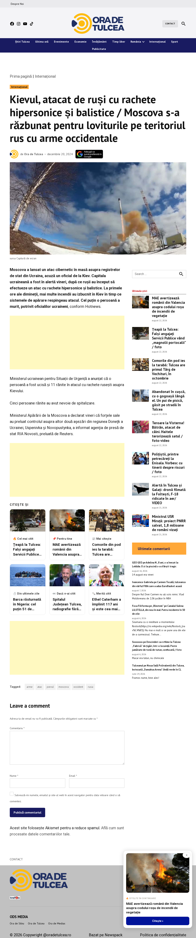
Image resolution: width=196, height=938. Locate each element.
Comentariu (17, 728)
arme (30, 686)
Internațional (157, 41)
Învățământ (99, 41)
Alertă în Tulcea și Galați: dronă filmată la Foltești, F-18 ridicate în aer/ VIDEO (169, 494)
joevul (50, 686)
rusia (90, 686)
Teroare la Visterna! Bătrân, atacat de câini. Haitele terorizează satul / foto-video (168, 431)
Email (73, 775)
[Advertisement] (67, 342)
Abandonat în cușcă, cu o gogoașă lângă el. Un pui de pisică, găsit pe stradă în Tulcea (168, 400)
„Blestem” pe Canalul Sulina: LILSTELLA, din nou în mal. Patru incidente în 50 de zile (158, 609)
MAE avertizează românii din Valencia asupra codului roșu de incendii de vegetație (168, 307)
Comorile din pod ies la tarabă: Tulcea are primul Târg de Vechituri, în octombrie (168, 369)
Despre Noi (17, 4)
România (136, 41)
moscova (64, 686)
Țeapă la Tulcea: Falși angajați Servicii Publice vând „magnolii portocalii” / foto (169, 338)
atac (39, 686)
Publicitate (99, 49)
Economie (80, 41)
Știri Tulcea (22, 41)
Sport (174, 41)
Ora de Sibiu (17, 923)
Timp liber (118, 41)
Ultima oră (41, 41)
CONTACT (170, 23)
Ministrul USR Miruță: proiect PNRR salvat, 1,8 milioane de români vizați (169, 523)
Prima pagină (21, 76)
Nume (14, 775)
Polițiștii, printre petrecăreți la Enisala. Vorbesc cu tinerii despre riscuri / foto (168, 463)
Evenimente (61, 41)
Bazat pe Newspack (105, 935)
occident (78, 686)
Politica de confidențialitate (163, 935)
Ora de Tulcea (33, 154)
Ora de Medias (56, 923)
